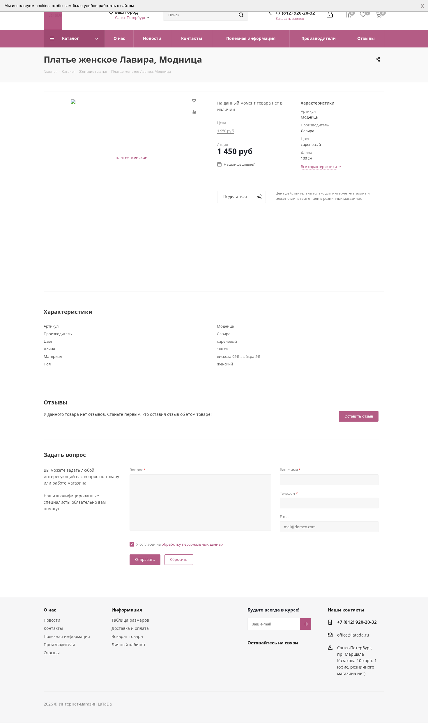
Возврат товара (127, 636)
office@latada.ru (353, 635)
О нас (50, 610)
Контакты (53, 628)
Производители (59, 644)
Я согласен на (179, 544)
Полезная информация (67, 636)
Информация (127, 610)
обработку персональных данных (192, 544)
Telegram (268, 656)
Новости (52, 620)
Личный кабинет (129, 644)
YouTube (282, 656)
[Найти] (241, 15)
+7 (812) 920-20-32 (295, 13)
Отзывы (52, 652)
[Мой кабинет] (330, 15)
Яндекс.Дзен (297, 656)
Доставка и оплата (130, 628)
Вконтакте (253, 656)
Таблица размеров (130, 620)
